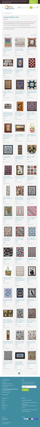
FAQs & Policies (5, 405)
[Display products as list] (35, 35)
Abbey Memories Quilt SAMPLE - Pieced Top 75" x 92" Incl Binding (31, 321)
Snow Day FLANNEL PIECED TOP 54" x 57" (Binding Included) (32, 219)
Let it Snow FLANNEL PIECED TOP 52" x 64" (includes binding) (7, 239)
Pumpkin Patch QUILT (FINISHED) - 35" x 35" (7, 259)
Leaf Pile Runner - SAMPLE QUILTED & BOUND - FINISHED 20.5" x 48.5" (19, 157)
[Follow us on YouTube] (7, 419)
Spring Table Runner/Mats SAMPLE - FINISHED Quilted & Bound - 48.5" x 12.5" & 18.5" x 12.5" (8, 114)
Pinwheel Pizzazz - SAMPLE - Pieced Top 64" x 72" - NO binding (8, 363)
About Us (3, 403)
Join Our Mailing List (33, 2)
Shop (3, 402)
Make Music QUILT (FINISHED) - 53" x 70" (19, 259)
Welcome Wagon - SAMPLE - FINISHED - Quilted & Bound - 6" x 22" (8, 343)
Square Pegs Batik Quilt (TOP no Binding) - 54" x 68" (32, 259)
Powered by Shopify (5, 423)
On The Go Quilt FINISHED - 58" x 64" (32, 49)
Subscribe (25, 389)
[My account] (34, 7)
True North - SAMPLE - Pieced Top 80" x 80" (7, 157)
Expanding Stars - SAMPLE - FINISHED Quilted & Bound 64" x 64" (32, 92)
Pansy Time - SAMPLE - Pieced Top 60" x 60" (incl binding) (31, 114)
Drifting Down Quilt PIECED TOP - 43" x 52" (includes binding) (8, 219)
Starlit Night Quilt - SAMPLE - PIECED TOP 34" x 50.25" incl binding (20, 300)
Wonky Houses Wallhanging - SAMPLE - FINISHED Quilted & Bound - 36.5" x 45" (20, 93)
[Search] (31, 7)
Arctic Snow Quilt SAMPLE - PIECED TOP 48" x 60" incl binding (8, 300)
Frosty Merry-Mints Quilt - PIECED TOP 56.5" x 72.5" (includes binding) (19, 219)
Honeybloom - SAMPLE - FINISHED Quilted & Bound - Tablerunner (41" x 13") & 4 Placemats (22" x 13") (8, 71)
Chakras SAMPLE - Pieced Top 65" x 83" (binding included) (7, 50)
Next (34, 373)
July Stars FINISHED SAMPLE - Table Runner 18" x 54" (8, 198)
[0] (37, 7)
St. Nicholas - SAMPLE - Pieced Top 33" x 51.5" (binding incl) (19, 70)
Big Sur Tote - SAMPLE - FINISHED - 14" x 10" (31, 157)
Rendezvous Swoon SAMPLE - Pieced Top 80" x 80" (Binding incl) (31, 178)
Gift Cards (4, 400)
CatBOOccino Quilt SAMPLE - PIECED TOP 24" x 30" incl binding (32, 279)
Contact (3, 408)
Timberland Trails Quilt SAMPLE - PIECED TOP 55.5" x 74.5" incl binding (20, 321)
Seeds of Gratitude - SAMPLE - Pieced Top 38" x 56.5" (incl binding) (19, 114)
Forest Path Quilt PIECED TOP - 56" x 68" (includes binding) (19, 239)
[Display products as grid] (34, 35)
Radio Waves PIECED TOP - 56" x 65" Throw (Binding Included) (31, 198)
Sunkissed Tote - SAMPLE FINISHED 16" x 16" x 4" (7, 278)
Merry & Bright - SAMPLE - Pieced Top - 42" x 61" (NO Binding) (31, 70)
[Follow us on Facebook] (3, 419)
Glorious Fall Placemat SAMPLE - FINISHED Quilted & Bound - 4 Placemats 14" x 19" (8, 321)
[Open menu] (2, 7)
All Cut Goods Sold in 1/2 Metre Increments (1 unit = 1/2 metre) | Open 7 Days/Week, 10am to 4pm (14, 2)
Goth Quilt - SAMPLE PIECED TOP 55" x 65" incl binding (31, 300)
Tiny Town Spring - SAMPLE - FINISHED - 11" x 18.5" (20, 177)
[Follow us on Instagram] (5, 419)
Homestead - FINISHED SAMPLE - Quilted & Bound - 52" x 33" (20, 136)
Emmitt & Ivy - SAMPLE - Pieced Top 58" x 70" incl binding (31, 343)
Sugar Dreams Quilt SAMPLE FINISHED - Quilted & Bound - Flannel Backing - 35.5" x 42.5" (20, 279)
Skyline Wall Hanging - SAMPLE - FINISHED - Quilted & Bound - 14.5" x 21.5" (19, 363)
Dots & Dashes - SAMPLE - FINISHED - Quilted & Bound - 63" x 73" (32, 363)
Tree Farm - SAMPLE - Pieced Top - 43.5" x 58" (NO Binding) (8, 92)
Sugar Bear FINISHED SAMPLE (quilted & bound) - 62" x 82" (8, 178)
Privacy (3, 407)
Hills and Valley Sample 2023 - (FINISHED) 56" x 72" (31, 238)
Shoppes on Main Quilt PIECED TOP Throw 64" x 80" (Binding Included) (19, 198)
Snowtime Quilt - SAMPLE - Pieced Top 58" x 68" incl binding (20, 343)
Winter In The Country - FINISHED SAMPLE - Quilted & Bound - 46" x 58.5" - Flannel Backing (8, 136)
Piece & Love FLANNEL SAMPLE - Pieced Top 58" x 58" (19, 50)
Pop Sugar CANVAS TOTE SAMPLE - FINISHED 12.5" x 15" (31, 136)
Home (3, 13)
